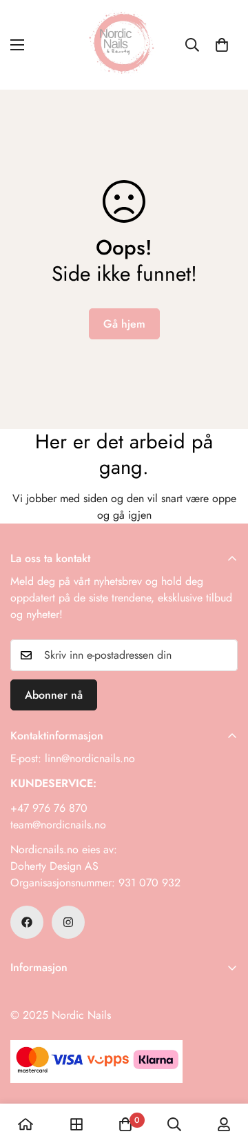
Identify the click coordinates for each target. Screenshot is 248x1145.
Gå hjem (124, 324)
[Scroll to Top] (223, 1072)
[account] (224, 1124)
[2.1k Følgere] (68, 922)
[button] (222, 45)
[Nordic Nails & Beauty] (124, 45)
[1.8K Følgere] (26, 922)
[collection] (76, 1124)
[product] (25, 1124)
